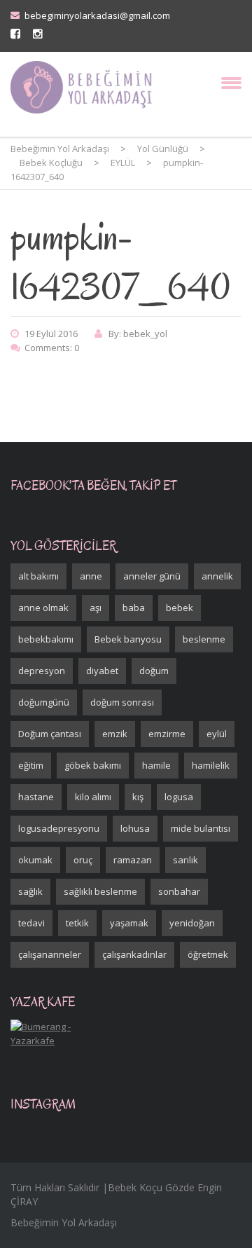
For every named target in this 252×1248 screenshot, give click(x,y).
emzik (114, 733)
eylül (216, 733)
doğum (154, 670)
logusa (178, 796)
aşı (96, 607)
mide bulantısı (200, 828)
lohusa (135, 828)
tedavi (31, 923)
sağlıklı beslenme (100, 891)
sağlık (30, 891)
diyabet (102, 670)
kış (138, 796)
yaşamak (129, 923)
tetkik (77, 923)
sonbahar (179, 891)
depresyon (41, 670)
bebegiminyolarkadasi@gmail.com (97, 15)
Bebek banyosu (128, 639)
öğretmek (208, 954)
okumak (35, 859)
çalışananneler (49, 954)
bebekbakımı (46, 639)
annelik (217, 576)
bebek (179, 607)
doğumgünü (43, 702)
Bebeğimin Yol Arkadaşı (63, 1222)
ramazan (132, 859)
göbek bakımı (92, 765)
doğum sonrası (122, 702)
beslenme (204, 639)
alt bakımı (38, 576)
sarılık (185, 859)
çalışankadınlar (134, 954)
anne (91, 576)
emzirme (167, 733)
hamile (156, 765)
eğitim (30, 765)
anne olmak (43, 607)
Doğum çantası (49, 733)
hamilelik (211, 765)
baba (133, 607)
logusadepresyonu (58, 828)
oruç (83, 859)
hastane (36, 796)
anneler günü (152, 576)
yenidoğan (192, 923)
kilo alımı (93, 796)
